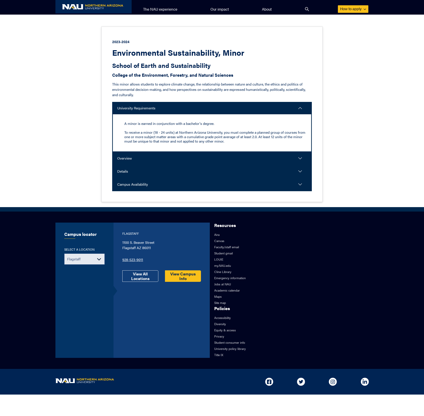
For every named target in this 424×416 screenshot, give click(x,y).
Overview (124, 158)
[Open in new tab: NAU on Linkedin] (365, 382)
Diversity (220, 324)
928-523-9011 (132, 259)
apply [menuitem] (351, 8)
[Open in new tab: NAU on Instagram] (333, 382)
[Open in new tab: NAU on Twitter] (301, 382)
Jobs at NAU (222, 284)
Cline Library (222, 271)
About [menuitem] (267, 9)
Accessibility (222, 317)
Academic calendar (227, 290)
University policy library (230, 348)
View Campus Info (183, 276)
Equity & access (225, 330)
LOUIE (218, 259)
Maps (218, 296)
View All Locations (140, 276)
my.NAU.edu (222, 265)
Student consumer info (229, 342)
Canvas (219, 241)
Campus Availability (132, 184)
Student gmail (223, 253)
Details (122, 171)
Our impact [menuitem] (219, 9)
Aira (217, 234)
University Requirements (136, 108)
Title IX (218, 355)
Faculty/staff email (226, 247)
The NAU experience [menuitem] (160, 9)
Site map (220, 302)
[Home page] (93, 6)
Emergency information (230, 278)
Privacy (219, 336)
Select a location (79, 249)
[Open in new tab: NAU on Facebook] (269, 382)
